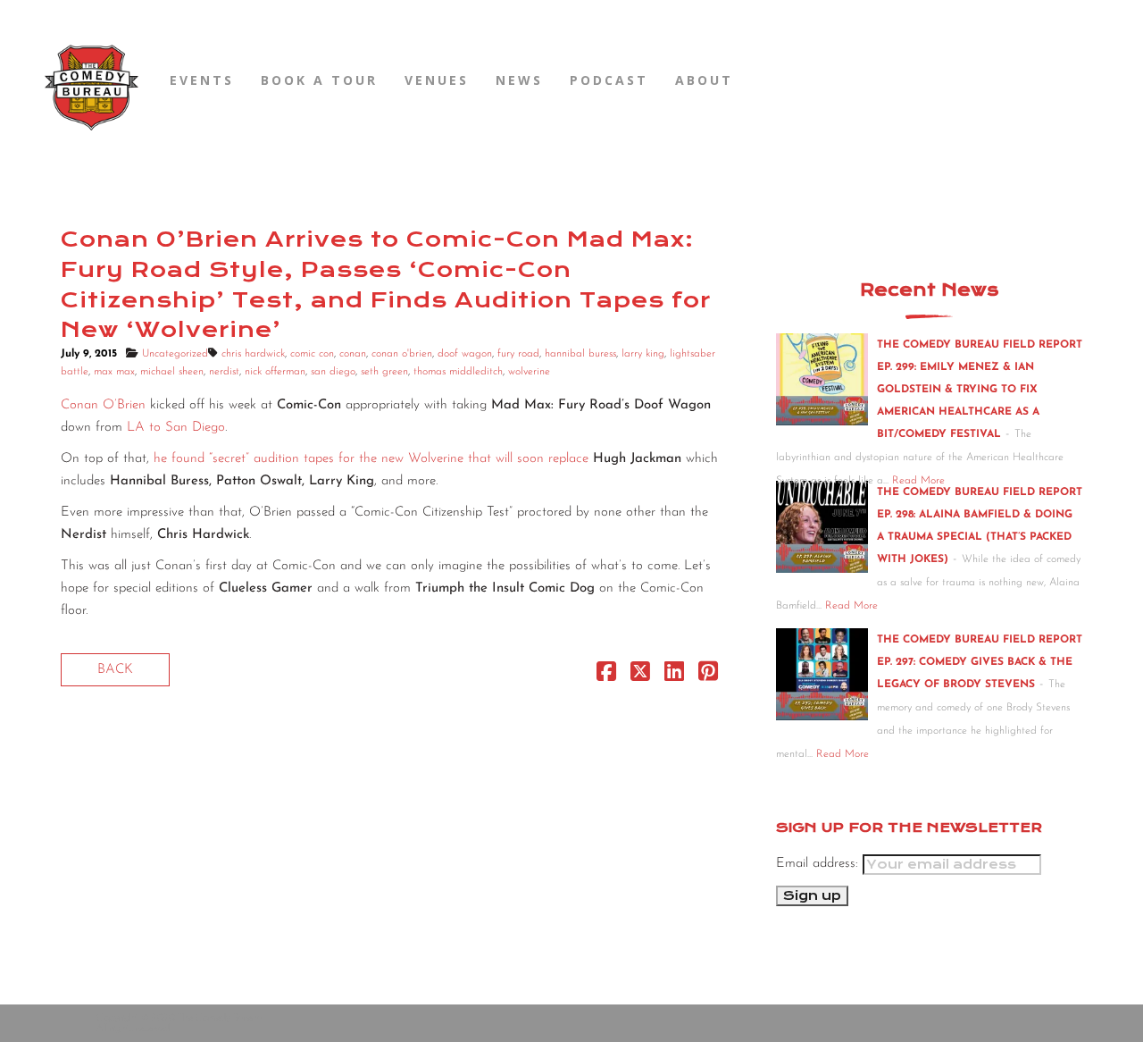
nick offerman (275, 371)
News (519, 79)
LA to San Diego (176, 427)
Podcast (609, 79)
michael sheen (172, 371)
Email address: (819, 863)
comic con (312, 354)
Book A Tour (319, 79)
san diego (333, 371)
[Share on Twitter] (640, 676)
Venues (437, 79)
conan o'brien (401, 354)
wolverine (529, 371)
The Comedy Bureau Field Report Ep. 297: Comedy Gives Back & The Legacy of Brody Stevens (979, 662)
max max (114, 371)
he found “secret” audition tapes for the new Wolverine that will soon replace (373, 459)
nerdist (224, 371)
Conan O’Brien (103, 405)
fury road (518, 354)
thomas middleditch (458, 371)
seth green (384, 371)
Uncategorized (175, 354)
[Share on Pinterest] (708, 676)
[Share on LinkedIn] (674, 676)
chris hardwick (253, 354)
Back (115, 669)
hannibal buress (580, 354)
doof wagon (465, 354)
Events (202, 79)
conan (352, 354)
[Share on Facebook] (606, 676)
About (704, 79)
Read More (851, 606)
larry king (643, 354)
